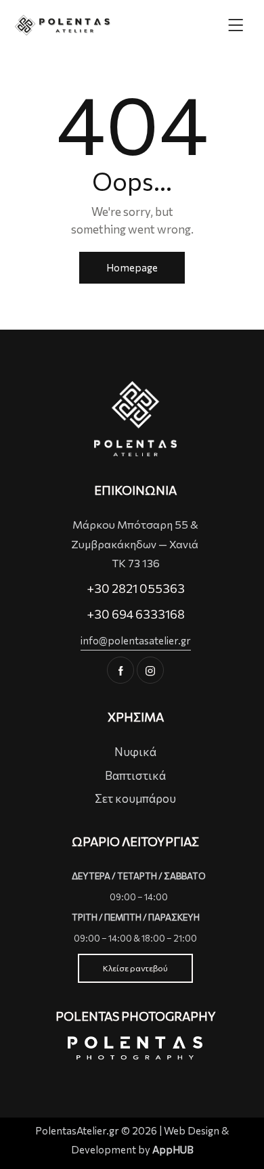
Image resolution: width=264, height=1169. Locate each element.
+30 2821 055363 (136, 588)
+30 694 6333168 (136, 613)
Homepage (132, 267)
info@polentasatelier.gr (136, 640)
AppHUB (173, 1149)
